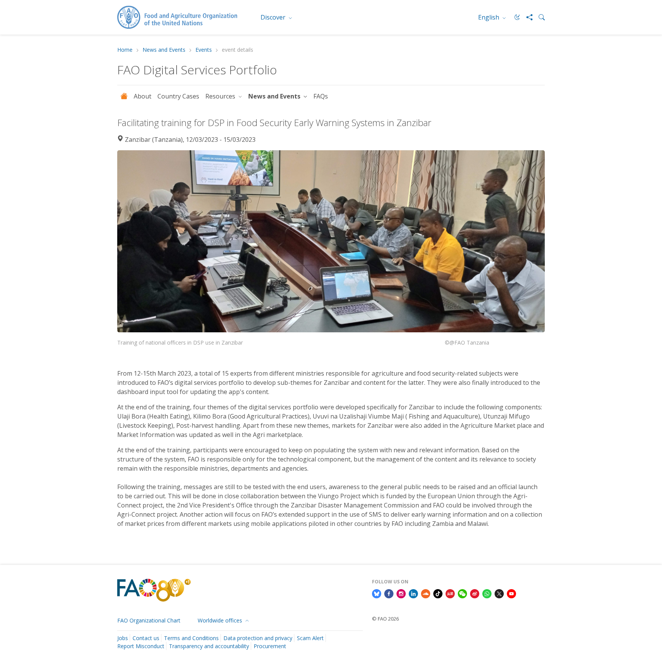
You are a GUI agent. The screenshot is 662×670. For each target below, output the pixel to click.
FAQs (320, 96)
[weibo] (474, 593)
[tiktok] (437, 593)
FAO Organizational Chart (148, 620)
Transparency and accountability (209, 646)
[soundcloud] (425, 593)
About (142, 96)
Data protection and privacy (257, 638)
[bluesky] (376, 593)
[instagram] (401, 593)
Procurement (270, 646)
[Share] (526, 17)
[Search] (539, 17)
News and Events (164, 50)
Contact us (146, 638)
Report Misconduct (140, 646)
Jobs (122, 638)
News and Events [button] (275, 96)
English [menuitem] (489, 17)
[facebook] (388, 593)
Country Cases (178, 96)
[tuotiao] (450, 593)
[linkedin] (413, 593)
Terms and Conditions (191, 638)
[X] (499, 593)
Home (125, 50)
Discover (274, 17)
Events (203, 50)
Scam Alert (310, 638)
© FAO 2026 (385, 618)
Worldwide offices (221, 620)
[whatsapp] (487, 593)
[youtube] (511, 593)
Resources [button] (221, 96)
